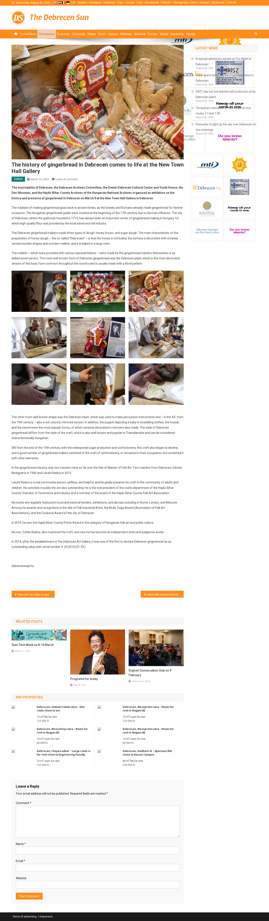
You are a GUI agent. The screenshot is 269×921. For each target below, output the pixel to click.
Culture (113, 34)
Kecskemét (152, 2)
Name (21, 844)
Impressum (46, 916)
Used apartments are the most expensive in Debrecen (224, 77)
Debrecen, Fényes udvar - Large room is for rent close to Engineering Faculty (63, 752)
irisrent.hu (177, 34)
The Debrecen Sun (59, 17)
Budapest (95, 2)
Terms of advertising (25, 916)
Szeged (204, 2)
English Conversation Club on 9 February (150, 673)
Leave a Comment (67, 179)
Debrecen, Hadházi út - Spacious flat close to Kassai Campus (147, 752)
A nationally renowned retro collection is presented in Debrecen (164, 594)
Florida (190, 34)
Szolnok (231, 2)
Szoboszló (218, 2)
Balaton (82, 2)
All (73, 2)
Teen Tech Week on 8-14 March (33, 645)
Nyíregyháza (181, 2)
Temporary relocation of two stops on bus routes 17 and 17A (223, 110)
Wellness (126, 34)
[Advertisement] (207, 17)
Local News (28, 34)
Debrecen (109, 2)
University (78, 34)
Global (164, 34)
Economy (63, 34)
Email (20, 861)
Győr (140, 2)
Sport (101, 34)
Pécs (194, 2)
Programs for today (84, 679)
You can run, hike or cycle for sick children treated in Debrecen (36, 594)
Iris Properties (29, 697)
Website (21, 878)
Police (92, 34)
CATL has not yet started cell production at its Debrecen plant (226, 94)
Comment (23, 803)
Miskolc (166, 2)
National (139, 34)
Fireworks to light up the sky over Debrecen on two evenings (226, 127)
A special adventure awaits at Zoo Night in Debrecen (223, 61)
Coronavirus (47, 34)
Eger (121, 2)
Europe (130, 2)
